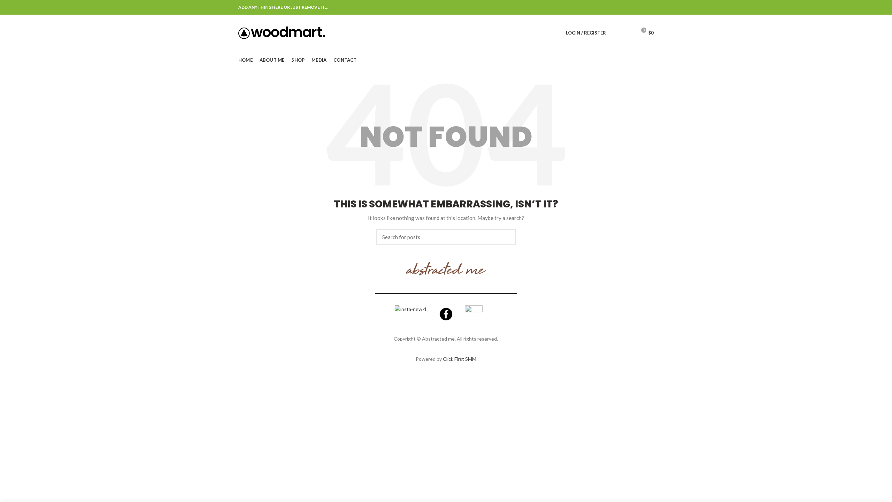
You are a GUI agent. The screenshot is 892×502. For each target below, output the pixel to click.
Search (506, 237)
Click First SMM (459, 359)
